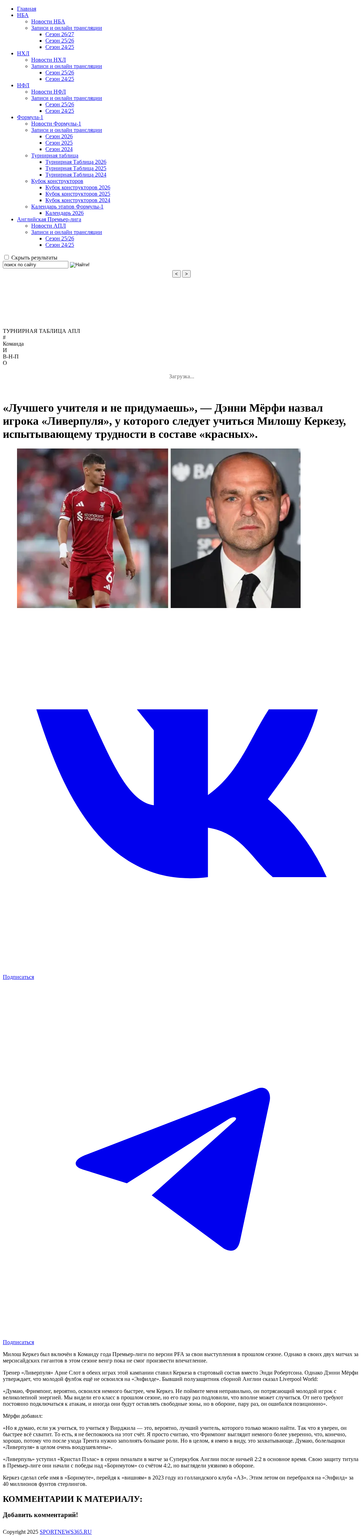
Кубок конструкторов (57, 181)
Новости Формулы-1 (56, 124)
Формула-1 (30, 117)
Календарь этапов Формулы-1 (67, 207)
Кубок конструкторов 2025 (77, 194)
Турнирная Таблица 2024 (75, 175)
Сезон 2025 (59, 143)
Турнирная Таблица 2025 (75, 168)
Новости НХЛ (48, 60)
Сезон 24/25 (59, 47)
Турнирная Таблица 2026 (75, 162)
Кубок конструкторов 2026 (77, 187)
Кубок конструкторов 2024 (77, 200)
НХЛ (23, 53)
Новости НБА (48, 21)
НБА (23, 15)
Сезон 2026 (59, 136)
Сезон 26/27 (59, 34)
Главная (26, 9)
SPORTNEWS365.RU (66, 1532)
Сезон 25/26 (59, 41)
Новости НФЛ (48, 92)
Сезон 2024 (59, 149)
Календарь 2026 (64, 213)
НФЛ (23, 85)
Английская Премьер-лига (49, 219)
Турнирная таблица (54, 155)
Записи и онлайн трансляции (66, 28)
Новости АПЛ (48, 226)
